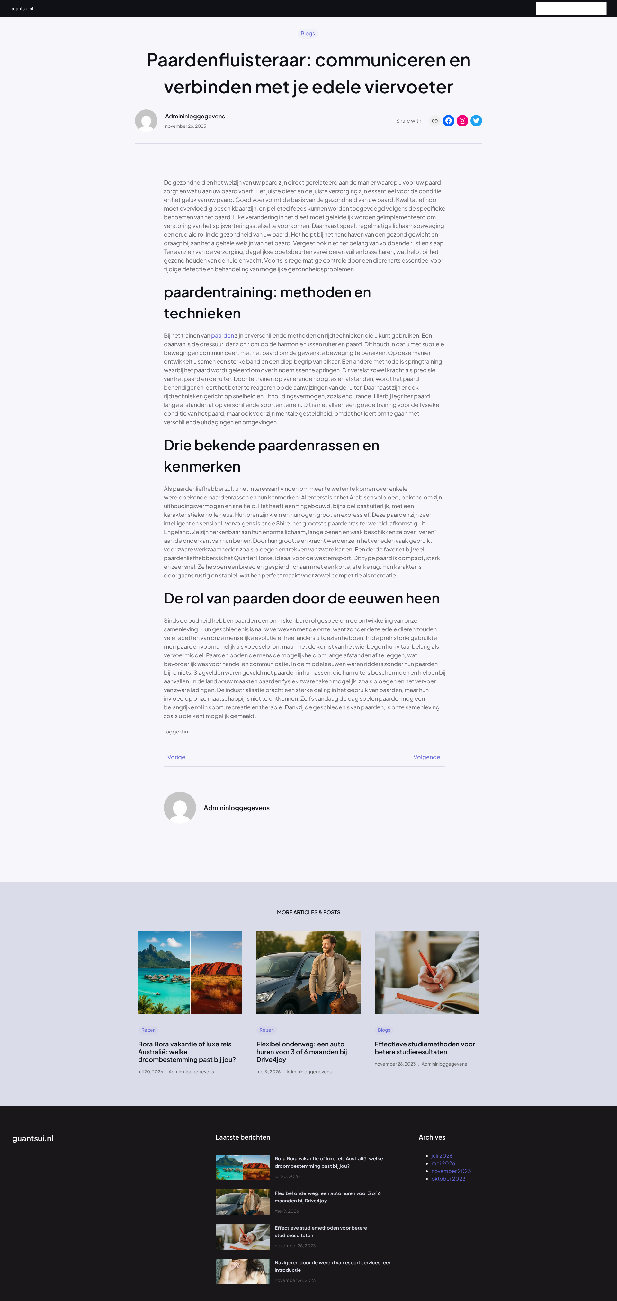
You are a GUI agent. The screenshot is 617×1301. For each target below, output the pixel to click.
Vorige (176, 756)
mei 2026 (443, 1163)
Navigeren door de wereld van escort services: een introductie (333, 1266)
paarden (222, 335)
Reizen (148, 1030)
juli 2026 (442, 1155)
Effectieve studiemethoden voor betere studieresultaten (425, 1047)
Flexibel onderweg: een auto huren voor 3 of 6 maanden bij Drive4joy (301, 1051)
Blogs (308, 33)
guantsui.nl (21, 8)
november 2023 (451, 1170)
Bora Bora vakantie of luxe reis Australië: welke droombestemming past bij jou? (187, 1051)
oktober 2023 (449, 1178)
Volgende (427, 756)
